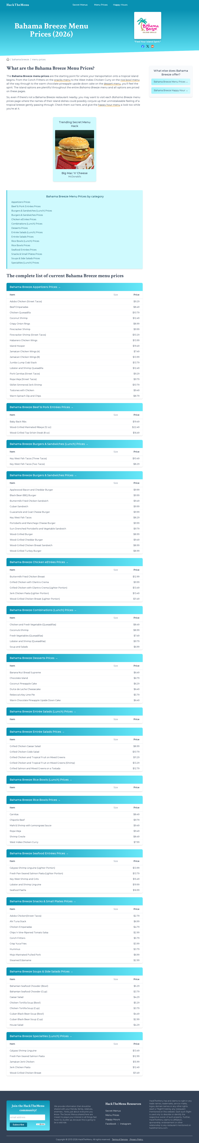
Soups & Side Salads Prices (25, 258)
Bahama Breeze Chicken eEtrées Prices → (39, 562)
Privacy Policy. (136, 1139)
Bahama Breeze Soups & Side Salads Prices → (41, 971)
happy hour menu (109, 104)
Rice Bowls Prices (20, 245)
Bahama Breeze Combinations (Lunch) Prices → (43, 610)
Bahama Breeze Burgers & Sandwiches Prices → (43, 475)
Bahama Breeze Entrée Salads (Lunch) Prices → (43, 711)
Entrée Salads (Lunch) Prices (27, 232)
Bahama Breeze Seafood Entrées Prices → (39, 853)
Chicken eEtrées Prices (23, 219)
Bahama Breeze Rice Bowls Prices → (35, 799)
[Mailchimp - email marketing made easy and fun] (40, 1124)
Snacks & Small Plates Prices (26, 254)
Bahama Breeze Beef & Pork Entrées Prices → (41, 407)
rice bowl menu (130, 79)
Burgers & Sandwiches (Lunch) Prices (31, 210)
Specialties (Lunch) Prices (25, 262)
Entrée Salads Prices (22, 236)
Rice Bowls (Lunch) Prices (25, 241)
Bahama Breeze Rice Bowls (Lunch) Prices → (41, 779)
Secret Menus (113, 1111)
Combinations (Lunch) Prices (26, 223)
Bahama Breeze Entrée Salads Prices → (37, 731)
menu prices (38, 59)
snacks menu (62, 79)
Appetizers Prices (20, 202)
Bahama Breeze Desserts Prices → (34, 658)
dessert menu (112, 83)
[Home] (7, 59)
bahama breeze (20, 59)
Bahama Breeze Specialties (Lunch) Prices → (41, 1036)
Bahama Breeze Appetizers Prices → (35, 287)
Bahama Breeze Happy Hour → (171, 90)
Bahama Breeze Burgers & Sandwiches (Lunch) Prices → (49, 444)
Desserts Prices (19, 228)
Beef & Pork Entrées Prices (25, 206)
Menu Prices (112, 1115)
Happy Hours (112, 1119)
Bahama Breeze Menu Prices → (171, 81)
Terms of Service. (120, 1139)
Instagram (125, 1124)
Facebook (110, 1124)
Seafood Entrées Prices (23, 249)
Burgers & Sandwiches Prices (27, 215)
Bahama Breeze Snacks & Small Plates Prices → (43, 901)
